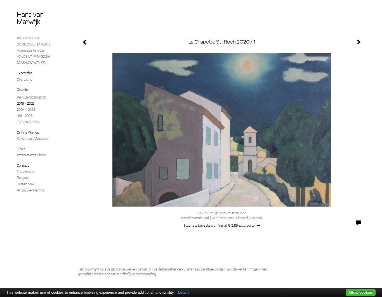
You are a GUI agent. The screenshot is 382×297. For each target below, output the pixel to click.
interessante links (31, 155)
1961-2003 (24, 116)
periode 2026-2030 (31, 97)
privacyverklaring (30, 190)
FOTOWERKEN (28, 122)
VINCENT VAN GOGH (33, 56)
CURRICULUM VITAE (33, 44)
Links (21, 149)
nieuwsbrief (26, 171)
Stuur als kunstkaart (218, 225)
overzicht (24, 79)
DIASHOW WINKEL (32, 63)
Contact (23, 165)
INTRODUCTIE (28, 38)
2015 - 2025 (25, 103)
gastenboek (26, 184)
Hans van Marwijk (30, 18)
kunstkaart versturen (33, 138)
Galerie (22, 90)
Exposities (24, 73)
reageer (23, 178)
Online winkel (28, 132)
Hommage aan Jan (31, 50)
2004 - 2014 (26, 109)
